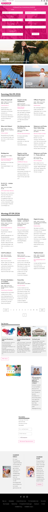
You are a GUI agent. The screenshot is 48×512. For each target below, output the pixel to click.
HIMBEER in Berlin (28, 506)
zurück (5, 309)
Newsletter (43, 501)
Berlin (4, 0)
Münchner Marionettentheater (23, 133)
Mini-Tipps (29, 83)
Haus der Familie (4, 258)
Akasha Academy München (6, 227)
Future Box (20, 253)
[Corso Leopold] (13, 371)
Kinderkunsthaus (37, 105)
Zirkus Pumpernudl (6, 100)
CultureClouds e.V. (5, 105)
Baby (33, 376)
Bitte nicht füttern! (6, 126)
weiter (42, 309)
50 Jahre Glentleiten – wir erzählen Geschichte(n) (7, 281)
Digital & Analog (38, 219)
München (11, 0)
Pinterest (44, 1)
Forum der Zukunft (21, 258)
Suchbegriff (12, 31)
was (35, 9)
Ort (35, 24)
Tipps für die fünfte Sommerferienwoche (15, 61)
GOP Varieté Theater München (7, 190)
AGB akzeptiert (23, 437)
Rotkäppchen (5, 153)
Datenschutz (14, 503)
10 (36, 309)
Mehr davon (5, 358)
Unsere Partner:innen (21, 501)
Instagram (47, 1)
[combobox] (35, 12)
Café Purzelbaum (6, 253)
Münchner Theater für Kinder (40, 133)
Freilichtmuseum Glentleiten (7, 290)
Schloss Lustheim (4, 133)
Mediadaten (11, 501)
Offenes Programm (39, 100)
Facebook (42, 1)
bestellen (40, 484)
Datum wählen (6, 12)
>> (24, 315)
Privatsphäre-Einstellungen (26, 503)
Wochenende (5, 59)
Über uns (4, 501)
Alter (12, 16)
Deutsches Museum (21, 227)
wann (12, 9)
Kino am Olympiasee (38, 160)
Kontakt (43, 503)
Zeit (35, 16)
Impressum (36, 503)
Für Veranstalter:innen (33, 501)
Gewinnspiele (6, 503)
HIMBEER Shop (18, 506)
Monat (3, 81)
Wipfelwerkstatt (38, 253)
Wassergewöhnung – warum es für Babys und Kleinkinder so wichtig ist (36, 380)
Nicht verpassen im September (7, 85)
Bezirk (12, 24)
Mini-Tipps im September (34, 86)
